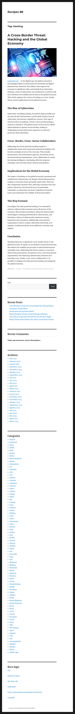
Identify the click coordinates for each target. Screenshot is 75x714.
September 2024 (15, 405)
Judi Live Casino (14, 676)
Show (11, 622)
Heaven (12, 540)
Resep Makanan (15, 600)
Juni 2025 (13, 380)
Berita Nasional (15, 459)
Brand (11, 461)
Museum (12, 573)
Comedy (12, 480)
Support (12, 633)
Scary (11, 611)
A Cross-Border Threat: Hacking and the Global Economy (27, 39)
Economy (35, 269)
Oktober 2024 (14, 402)
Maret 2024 (13, 421)
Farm (11, 505)
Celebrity (12, 469)
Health (12, 538)
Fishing (12, 513)
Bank (11, 450)
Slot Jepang (13, 628)
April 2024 (13, 419)
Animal (12, 439)
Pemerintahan (15, 584)
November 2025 (15, 369)
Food (11, 516)
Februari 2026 (14, 361)
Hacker (18, 269)
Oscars (12, 581)
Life (10, 559)
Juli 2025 (12, 378)
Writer (11, 649)
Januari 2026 (14, 364)
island (11, 549)
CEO (11, 472)
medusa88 (12, 687)
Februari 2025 (14, 391)
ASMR (11, 448)
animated (13, 442)
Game (11, 519)
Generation (13, 521)
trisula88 (11, 698)
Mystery (12, 576)
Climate (12, 478)
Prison (11, 592)
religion (12, 595)
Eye (10, 499)
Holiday (12, 546)
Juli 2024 (12, 410)
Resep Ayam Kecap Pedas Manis (21, 311)
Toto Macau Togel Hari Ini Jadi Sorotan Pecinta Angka (30, 317)
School (12, 614)
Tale (11, 636)
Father (12, 510)
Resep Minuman (15, 603)
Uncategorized (15, 641)
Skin (11, 625)
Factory (12, 502)
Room (11, 606)
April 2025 (13, 386)
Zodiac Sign (13, 652)
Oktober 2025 (14, 372)
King (11, 557)
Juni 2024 (13, 413)
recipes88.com (13, 81)
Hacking (45, 269)
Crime (11, 489)
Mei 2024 (13, 416)
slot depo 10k (13, 681)
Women (12, 647)
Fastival (12, 508)
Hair (11, 535)
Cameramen (14, 464)
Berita (11, 456)
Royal (11, 609)
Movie (11, 570)
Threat (51, 269)
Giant (11, 524)
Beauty (12, 453)
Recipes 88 (15, 12)
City (10, 475)
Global (40, 269)
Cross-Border (27, 269)
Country (12, 486)
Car (10, 467)
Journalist (13, 554)
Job (10, 551)
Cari (9, 282)
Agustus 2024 (14, 408)
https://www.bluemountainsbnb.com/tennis (25, 692)
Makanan (13, 562)
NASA (11, 579)
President (13, 589)
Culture (12, 491)
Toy (10, 639)
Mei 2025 (13, 383)
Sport (11, 630)
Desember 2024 (15, 397)
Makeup (12, 565)
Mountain (13, 568)
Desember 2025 (15, 367)
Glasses (12, 527)
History (12, 543)
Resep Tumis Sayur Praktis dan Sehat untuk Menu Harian (31, 319)
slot (9, 670)
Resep (11, 598)
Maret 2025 (13, 389)
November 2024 (15, 399)
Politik (12, 587)
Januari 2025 (14, 394)
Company (13, 483)
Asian (11, 445)
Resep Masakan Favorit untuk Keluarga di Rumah (28, 314)
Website (12, 644)
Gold (11, 529)
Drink (11, 497)
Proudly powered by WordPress (25, 708)
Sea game (13, 617)
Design (12, 494)
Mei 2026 (13, 359)
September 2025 (15, 375)
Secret (11, 619)
